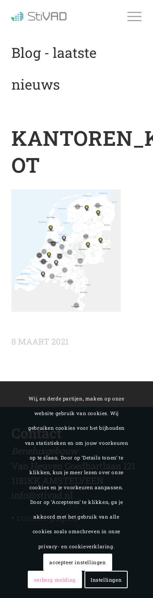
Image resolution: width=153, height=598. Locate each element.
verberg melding (55, 579)
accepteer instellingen (77, 562)
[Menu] (130, 16)
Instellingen (106, 579)
